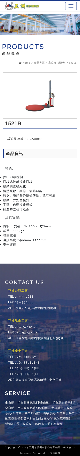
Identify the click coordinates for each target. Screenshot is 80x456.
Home (26, 62)
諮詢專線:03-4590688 (28, 139)
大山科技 (55, 453)
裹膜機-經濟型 (57, 62)
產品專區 (39, 62)
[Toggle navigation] (71, 6)
